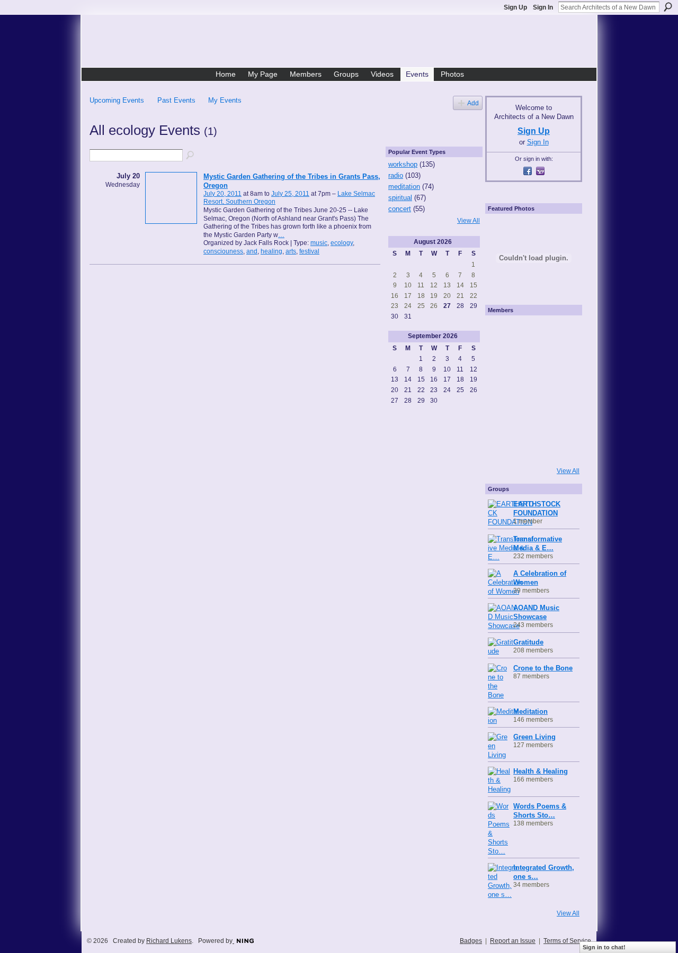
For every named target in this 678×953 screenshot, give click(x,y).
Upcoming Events (117, 100)
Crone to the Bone (543, 668)
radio (395, 175)
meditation (404, 186)
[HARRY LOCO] (502, 361)
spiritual (400, 198)
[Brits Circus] (559, 390)
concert (399, 209)
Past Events (176, 100)
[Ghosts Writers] (530, 418)
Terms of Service (567, 941)
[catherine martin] (530, 390)
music (318, 243)
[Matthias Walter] (559, 333)
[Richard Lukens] (530, 333)
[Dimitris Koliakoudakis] (559, 447)
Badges (471, 941)
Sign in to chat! (604, 947)
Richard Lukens (169, 941)
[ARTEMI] (502, 333)
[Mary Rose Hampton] (502, 418)
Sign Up (515, 7)
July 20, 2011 (222, 193)
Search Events (190, 155)
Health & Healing (540, 771)
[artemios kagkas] (530, 361)
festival (309, 251)
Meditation (530, 711)
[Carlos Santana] (559, 418)
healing (271, 251)
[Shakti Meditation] (559, 361)
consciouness (223, 251)
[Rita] (502, 390)
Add (473, 102)
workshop (402, 164)
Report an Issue (513, 941)
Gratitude (528, 642)
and (251, 251)
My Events (225, 100)
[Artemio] (530, 447)
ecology (342, 243)
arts (291, 251)
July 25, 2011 (290, 193)
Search (668, 7)
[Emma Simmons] (502, 447)
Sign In (543, 7)
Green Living (534, 737)
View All (468, 220)
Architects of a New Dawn (343, 43)
